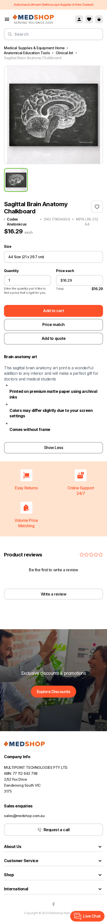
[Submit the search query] (10, 36)
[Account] (79, 19)
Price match (53, 324)
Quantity (11, 271)
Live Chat (92, 916)
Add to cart (53, 310)
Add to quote (53, 338)
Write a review (53, 594)
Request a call (56, 829)
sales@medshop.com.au (24, 816)
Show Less (53, 447)
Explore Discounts (53, 691)
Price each (65, 271)
